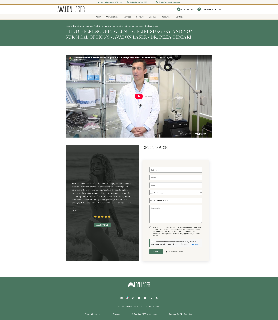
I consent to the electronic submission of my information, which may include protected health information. (175, 242)
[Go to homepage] (98, 9)
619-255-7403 (187, 9)
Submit (156, 252)
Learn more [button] (194, 244)
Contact (179, 16)
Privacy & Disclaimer (93, 314)
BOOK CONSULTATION (211, 9)
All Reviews (102, 225)
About (98, 16)
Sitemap (116, 314)
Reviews (140, 16)
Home (68, 26)
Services (127, 16)
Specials (152, 16)
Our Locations (112, 16)
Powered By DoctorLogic (181, 314)
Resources (166, 16)
